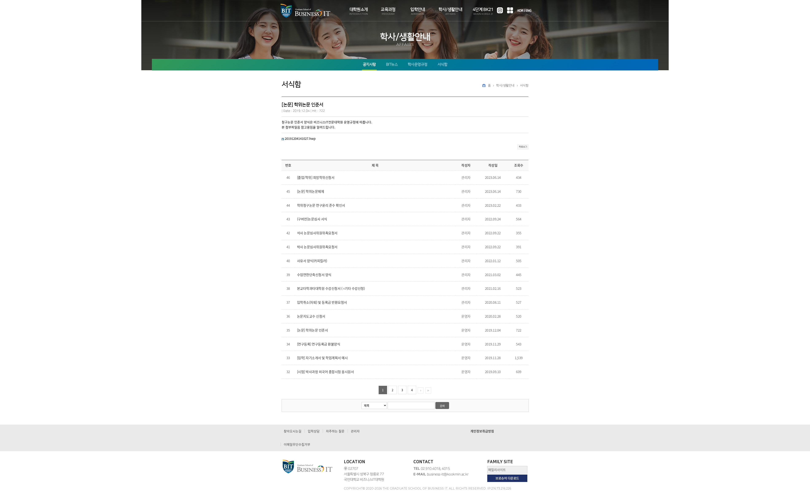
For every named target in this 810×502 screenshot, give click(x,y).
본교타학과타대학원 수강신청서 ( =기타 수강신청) (331, 288)
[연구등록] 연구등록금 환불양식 (318, 344)
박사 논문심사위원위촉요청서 (317, 246)
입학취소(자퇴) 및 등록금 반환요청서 (322, 302)
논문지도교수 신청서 (311, 316)
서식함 (442, 65)
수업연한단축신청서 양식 (314, 274)
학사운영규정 (417, 65)
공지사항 (369, 65)
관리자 (355, 431)
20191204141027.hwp (300, 138)
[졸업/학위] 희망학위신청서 (316, 177)
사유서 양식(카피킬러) (312, 260)
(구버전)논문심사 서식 (312, 218)
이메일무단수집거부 (297, 444)
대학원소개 (358, 11)
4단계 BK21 (483, 11)
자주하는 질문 (335, 431)
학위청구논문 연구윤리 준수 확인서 (321, 205)
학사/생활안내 (450, 11)
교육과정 (388, 11)
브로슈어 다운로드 (507, 478)
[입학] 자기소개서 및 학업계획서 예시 (322, 357)
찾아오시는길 (292, 431)
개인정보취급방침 (482, 431)
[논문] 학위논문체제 (310, 191)
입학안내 (417, 11)
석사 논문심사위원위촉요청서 (317, 232)
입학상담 (314, 431)
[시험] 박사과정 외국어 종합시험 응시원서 (325, 371)
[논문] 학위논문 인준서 (312, 330)
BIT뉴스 (392, 65)
